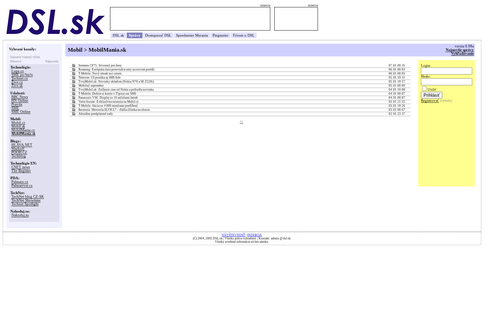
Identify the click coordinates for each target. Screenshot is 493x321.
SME (15, 108)
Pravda (16, 104)
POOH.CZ (19, 152)
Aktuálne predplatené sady (95, 114)
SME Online (21, 111)
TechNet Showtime (26, 200)
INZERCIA (254, 235)
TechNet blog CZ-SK (27, 196)
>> (241, 121)
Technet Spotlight (25, 204)
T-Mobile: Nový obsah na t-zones (100, 73)
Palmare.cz (19, 182)
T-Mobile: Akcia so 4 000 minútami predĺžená (108, 105)
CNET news (20, 167)
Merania (201, 35)
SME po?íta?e (22, 75)
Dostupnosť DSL (158, 35)
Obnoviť (15, 61)
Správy (135, 35)
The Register (21, 171)
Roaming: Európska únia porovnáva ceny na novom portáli (116, 69)
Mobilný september (91, 85)
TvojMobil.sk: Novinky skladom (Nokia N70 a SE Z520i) (116, 81)
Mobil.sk (18, 126)
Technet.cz (19, 78)
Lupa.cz (17, 71)
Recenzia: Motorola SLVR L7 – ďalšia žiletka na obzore (114, 109)
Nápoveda (51, 61)
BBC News (19, 97)
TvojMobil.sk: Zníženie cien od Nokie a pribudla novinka (116, 89)
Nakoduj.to (20, 215)
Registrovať (430, 100)
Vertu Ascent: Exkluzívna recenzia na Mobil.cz (108, 101)
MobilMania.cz (23, 130)
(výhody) (446, 100)
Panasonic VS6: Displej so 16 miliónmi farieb (108, 97)
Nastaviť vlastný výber (25, 57)
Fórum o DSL (244, 35)
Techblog (18, 156)
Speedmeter (185, 35)
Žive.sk (17, 86)
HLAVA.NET (21, 145)
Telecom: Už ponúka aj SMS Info (99, 77)
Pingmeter (220, 35)
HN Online (19, 100)
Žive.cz (17, 82)
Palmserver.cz (22, 185)
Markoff (17, 148)
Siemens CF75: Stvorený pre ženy (100, 65)
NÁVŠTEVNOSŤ (233, 235)
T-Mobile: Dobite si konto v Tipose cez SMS (107, 93)
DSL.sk (118, 35)
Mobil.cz (18, 123)
